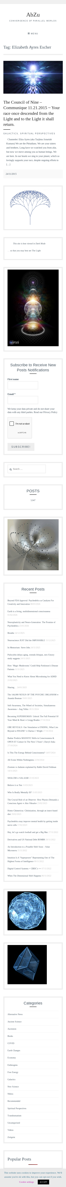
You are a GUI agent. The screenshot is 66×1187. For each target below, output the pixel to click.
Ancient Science (14, 1022)
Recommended (14, 1101)
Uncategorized (14, 1123)
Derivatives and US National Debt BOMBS (26, 839)
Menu (34, 33)
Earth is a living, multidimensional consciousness (29, 611)
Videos (10, 1130)
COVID (11, 1043)
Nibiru (10, 1094)
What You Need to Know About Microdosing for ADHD (32, 676)
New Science (13, 1087)
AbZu (33, 14)
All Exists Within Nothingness (21, 760)
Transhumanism (14, 1116)
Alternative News (15, 1014)
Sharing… (12, 687)
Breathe (11, 633)
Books (10, 1036)
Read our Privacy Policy (45, 412)
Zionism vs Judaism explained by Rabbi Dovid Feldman (32, 767)
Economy (12, 1058)
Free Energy (13, 1072)
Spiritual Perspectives (37, 133)
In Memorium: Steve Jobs (19, 647)
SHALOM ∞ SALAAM (18, 778)
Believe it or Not (15, 785)
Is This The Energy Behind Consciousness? (26, 753)
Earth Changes (14, 1050)
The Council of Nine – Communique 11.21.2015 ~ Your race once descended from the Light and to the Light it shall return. (31, 113)
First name (13, 379)
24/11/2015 (11, 174)
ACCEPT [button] (43, 1182)
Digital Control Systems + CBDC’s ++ (24, 868)
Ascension (12, 1029)
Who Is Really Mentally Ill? (20, 792)
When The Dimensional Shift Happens (24, 876)
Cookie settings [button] (26, 1182)
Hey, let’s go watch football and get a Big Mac (28, 832)
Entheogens (12, 1065)
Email (12, 394)
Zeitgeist (11, 1137)
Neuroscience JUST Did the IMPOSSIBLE (26, 640)
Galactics (10, 133)
